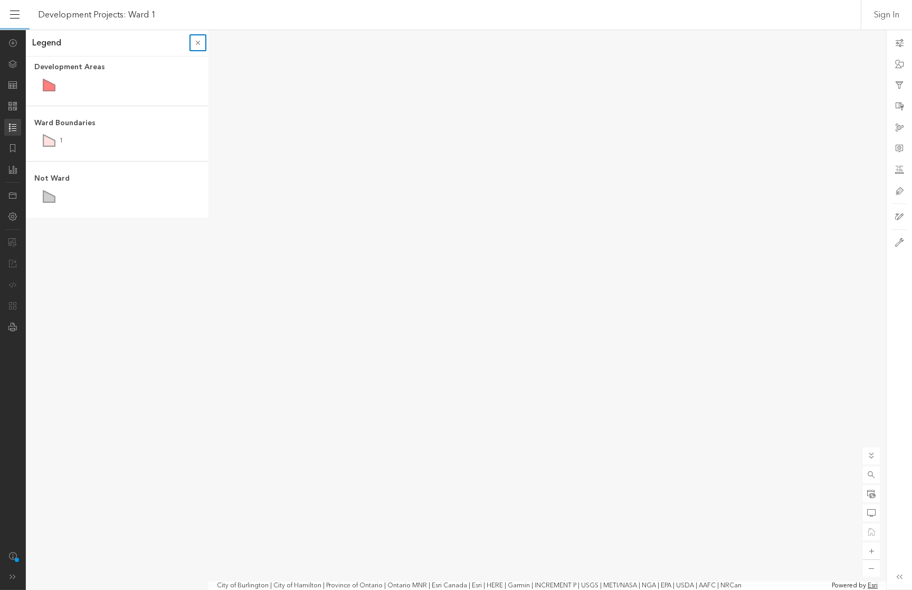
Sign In (886, 14)
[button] (871, 474)
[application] (456, 310)
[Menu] (15, 15)
